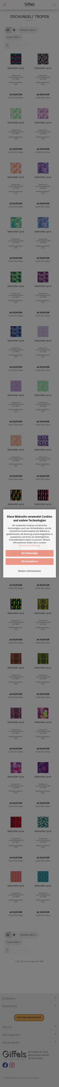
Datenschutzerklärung (29, 545)
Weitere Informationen (29, 571)
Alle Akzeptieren (29, 561)
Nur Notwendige (30, 553)
